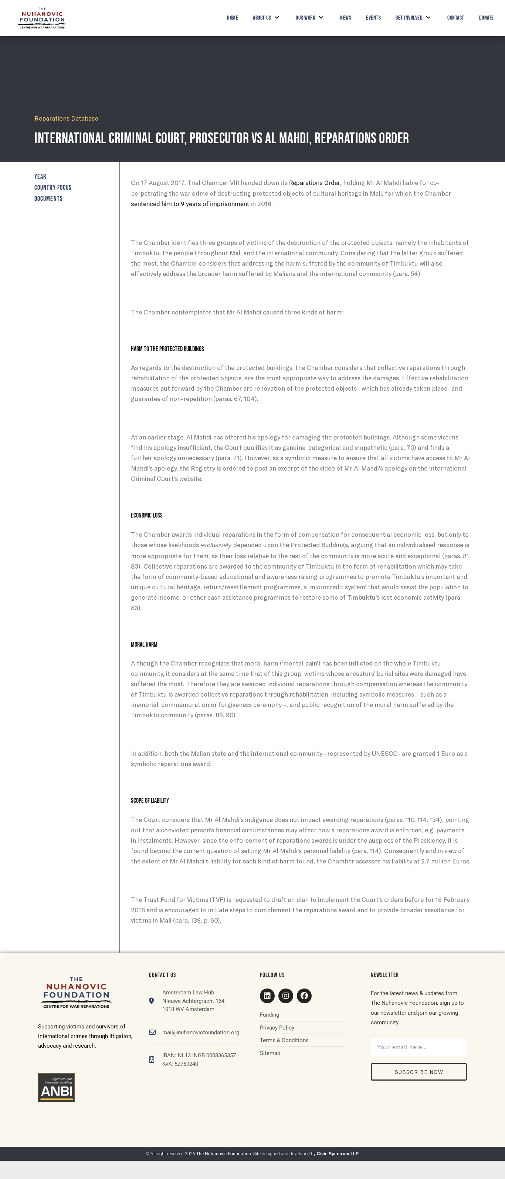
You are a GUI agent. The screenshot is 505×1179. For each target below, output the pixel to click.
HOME (232, 17)
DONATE (486, 17)
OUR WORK (305, 17)
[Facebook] (304, 995)
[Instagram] (285, 995)
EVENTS (373, 17)
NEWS (345, 17)
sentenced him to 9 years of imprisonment (190, 204)
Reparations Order (314, 182)
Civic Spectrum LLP (338, 1153)
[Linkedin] (267, 995)
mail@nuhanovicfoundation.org (200, 1032)
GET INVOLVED (409, 17)
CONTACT (455, 17)
